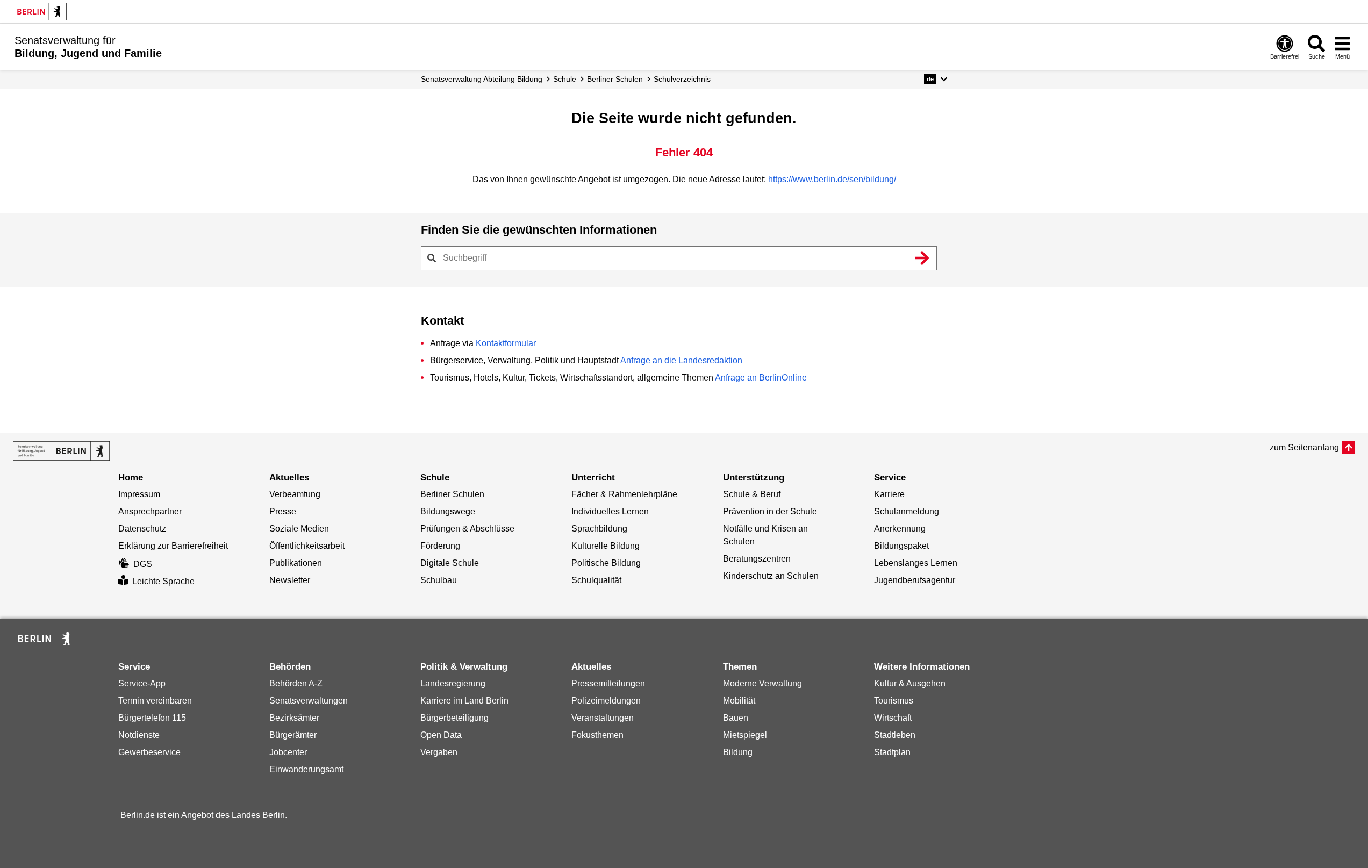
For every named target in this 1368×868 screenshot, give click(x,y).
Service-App (142, 683)
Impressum (139, 494)
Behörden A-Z (296, 683)
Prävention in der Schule (770, 511)
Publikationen (295, 563)
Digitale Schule (449, 563)
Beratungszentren (757, 558)
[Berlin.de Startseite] (40, 11)
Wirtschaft (893, 717)
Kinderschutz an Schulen (771, 575)
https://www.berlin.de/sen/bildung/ (832, 179)
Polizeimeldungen (606, 700)
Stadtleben (894, 735)
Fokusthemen (597, 735)
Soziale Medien (299, 528)
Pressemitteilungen (608, 683)
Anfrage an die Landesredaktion (681, 360)
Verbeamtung (294, 494)
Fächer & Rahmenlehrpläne (624, 494)
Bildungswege (447, 511)
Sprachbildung (599, 528)
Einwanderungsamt (306, 769)
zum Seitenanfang (1304, 447)
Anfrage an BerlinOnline (761, 377)
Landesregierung (452, 683)
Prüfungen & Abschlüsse (467, 528)
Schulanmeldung (906, 511)
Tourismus (893, 700)
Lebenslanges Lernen (915, 563)
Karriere (889, 494)
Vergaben (438, 752)
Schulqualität (596, 580)
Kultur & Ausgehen (910, 683)
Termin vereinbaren (155, 700)
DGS (142, 564)
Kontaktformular (506, 343)
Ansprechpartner (150, 511)
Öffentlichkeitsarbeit (307, 545)
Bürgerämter (293, 735)
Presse (282, 511)
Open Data (441, 735)
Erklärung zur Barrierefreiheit (173, 545)
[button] (935, 79)
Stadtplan (892, 752)
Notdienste (139, 735)
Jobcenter (288, 752)
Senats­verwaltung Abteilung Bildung (481, 79)
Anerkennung (900, 528)
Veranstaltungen (602, 717)
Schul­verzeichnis (682, 79)
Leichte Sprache (163, 581)
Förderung (440, 545)
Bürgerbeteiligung (454, 717)
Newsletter (289, 580)
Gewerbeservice (149, 752)
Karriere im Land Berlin (464, 700)
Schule (564, 79)
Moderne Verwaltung (762, 683)
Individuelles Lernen (610, 511)
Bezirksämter (294, 717)
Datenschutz (142, 528)
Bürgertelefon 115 (152, 717)
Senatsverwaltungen (308, 700)
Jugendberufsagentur (914, 580)
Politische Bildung (606, 563)
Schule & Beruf (751, 494)
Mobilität (739, 700)
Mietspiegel (745, 735)
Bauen (735, 717)
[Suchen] (922, 258)
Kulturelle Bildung (605, 545)
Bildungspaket (901, 545)
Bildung (738, 752)
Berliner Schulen (615, 79)
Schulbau (438, 580)
